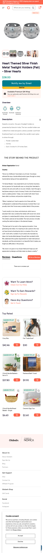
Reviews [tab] (6, 257)
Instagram (5, 507)
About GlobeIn (7, 457)
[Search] (33, 8)
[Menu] (3, 8)
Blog (3, 464)
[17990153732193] (17, 344)
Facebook (5, 503)
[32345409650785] (37, 379)
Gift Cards (5, 493)
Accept (20, 536)
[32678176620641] (37, 344)
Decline (20, 542)
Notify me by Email (21, 83)
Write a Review (34, 257)
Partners (5, 467)
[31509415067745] (37, 415)
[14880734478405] (17, 379)
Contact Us (6, 480)
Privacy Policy (17, 530)
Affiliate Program (8, 484)
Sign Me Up (6, 460)
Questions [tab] (17, 257)
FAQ (3, 477)
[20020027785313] (17, 415)
